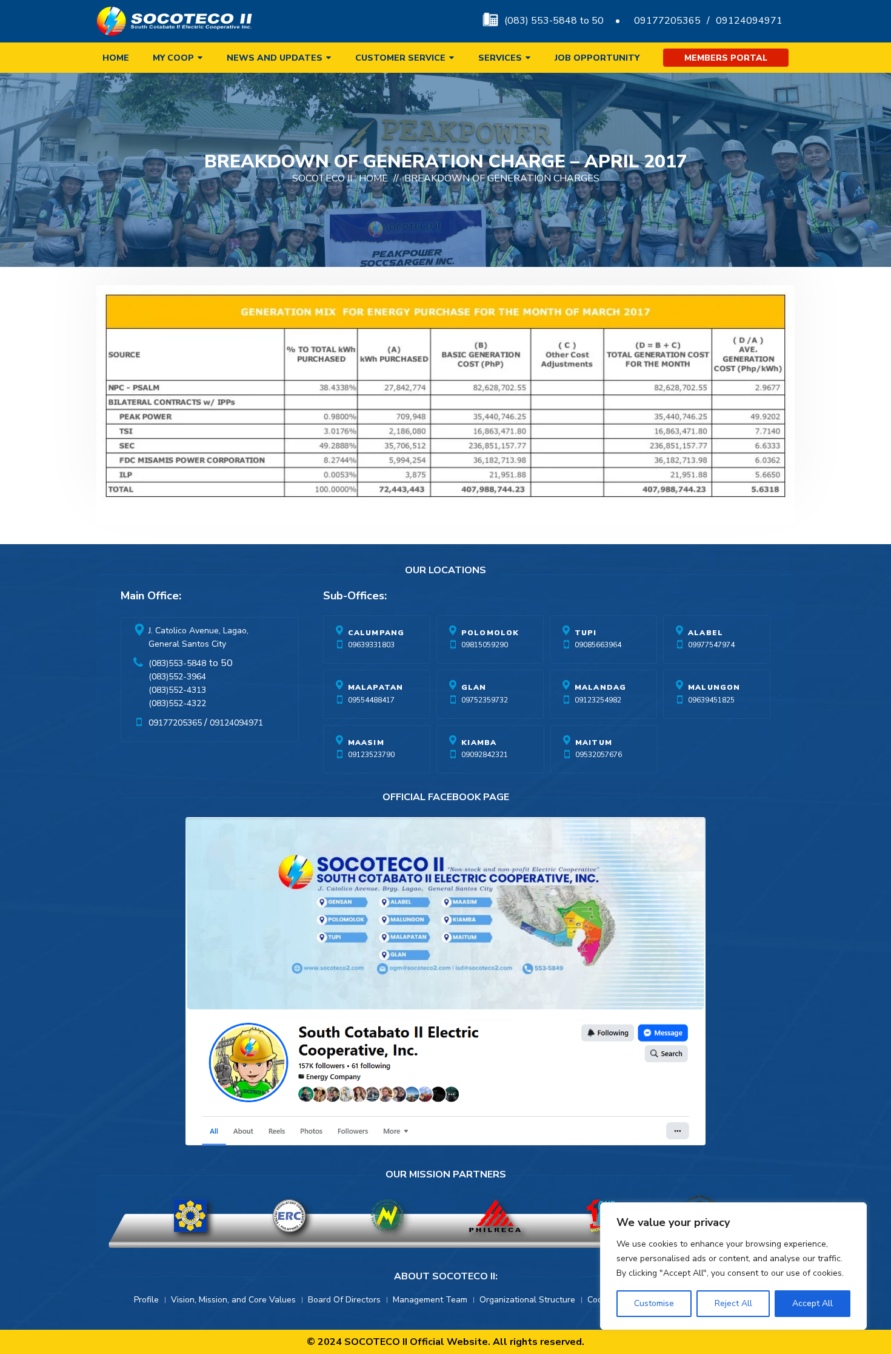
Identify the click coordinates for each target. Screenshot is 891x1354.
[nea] (387, 1215)
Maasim (366, 742)
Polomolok (490, 633)
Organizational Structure (527, 1299)
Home (115, 58)
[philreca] (495, 1215)
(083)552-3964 (177, 676)
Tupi (586, 633)
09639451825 (711, 700)
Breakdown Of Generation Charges (501, 178)
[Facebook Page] (445, 983)
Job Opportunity (597, 58)
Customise (654, 1303)
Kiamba (478, 742)
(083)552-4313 (177, 690)
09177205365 (667, 20)
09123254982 (598, 700)
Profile (146, 1299)
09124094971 (749, 20)
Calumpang (376, 633)
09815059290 (484, 645)
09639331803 (371, 645)
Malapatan (376, 687)
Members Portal (725, 58)
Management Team (430, 1299)
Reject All (733, 1303)
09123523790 (371, 755)
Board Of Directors (344, 1299)
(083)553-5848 (177, 663)
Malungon (714, 687)
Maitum (593, 742)
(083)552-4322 (177, 703)
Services (500, 58)
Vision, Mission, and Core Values (233, 1299)
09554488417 (371, 700)
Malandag (601, 687)
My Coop (173, 58)
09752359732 (484, 700)
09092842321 (484, 755)
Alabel (705, 633)
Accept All (812, 1303)
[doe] (190, 1215)
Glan (474, 687)
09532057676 (598, 755)
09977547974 (711, 645)
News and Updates (274, 58)
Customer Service (400, 58)
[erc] (289, 1215)
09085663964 (598, 645)
